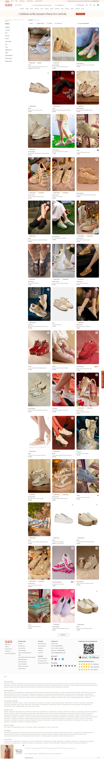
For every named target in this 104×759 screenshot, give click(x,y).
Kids (16, 1)
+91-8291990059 (95, 1)
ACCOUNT (40, 641)
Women (7, 1)
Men (12, 1)
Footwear (21, 19)
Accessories (30, 1)
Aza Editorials (38, 1)
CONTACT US (54, 641)
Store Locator (54, 643)
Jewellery (22, 1)
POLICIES (40, 656)
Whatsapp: (58, 650)
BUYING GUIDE (22, 641)
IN (98, 757)
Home (6, 19)
